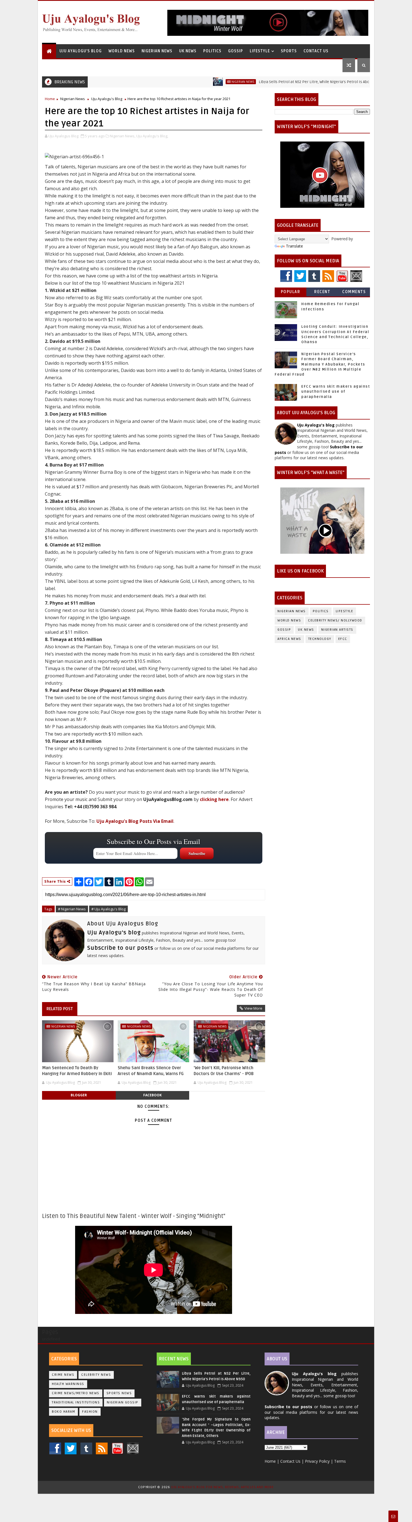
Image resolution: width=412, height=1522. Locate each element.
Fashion (90, 1412)
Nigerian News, (122, 135)
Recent (322, 291)
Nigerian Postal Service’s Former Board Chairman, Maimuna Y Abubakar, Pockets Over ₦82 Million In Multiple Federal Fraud (320, 364)
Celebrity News (96, 1375)
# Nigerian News (72, 908)
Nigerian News (157, 51)
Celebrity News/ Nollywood (335, 620)
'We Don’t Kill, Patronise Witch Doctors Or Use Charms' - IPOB (224, 1070)
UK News (187, 51)
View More (253, 1008)
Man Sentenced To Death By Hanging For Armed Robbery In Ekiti (77, 1070)
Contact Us (316, 51)
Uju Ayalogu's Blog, (152, 135)
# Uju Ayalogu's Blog (108, 908)
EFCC (342, 639)
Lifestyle (260, 51)
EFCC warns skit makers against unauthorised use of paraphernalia (335, 391)
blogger (79, 1095)
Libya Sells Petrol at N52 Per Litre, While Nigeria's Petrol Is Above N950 (287, 81)
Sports (289, 51)
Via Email (134, 821)
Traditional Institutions (76, 1402)
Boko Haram (63, 1412)
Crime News (63, 1375)
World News (121, 51)
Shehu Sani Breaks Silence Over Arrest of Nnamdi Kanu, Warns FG (151, 1070)
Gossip (235, 51)
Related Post (60, 1008)
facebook (152, 1095)
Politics (212, 51)
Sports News (119, 1393)
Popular (290, 291)
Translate (294, 246)
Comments (354, 291)
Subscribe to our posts (120, 948)
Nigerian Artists (337, 630)
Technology (319, 639)
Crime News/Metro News (75, 1393)
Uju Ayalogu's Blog (80, 51)
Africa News (289, 639)
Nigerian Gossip (122, 1402)
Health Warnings (68, 1384)
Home (50, 98)
